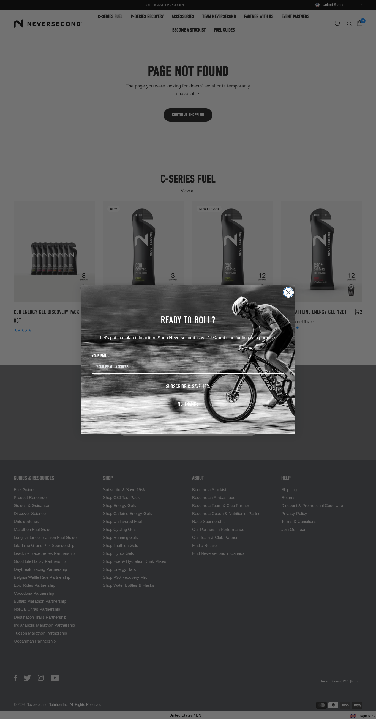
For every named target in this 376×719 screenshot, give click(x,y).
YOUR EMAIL (101, 355)
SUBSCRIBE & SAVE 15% (188, 386)
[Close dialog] (288, 292)
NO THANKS (188, 403)
